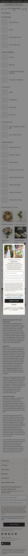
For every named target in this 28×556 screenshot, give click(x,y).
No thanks (13, 304)
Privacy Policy (18, 297)
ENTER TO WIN (14, 300)
